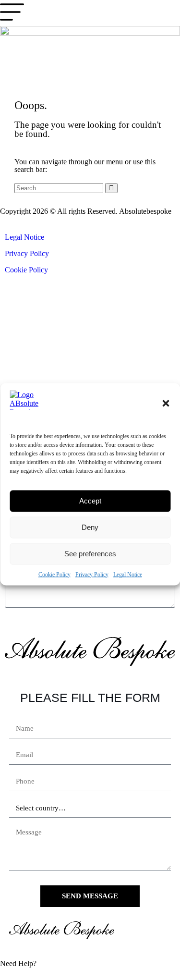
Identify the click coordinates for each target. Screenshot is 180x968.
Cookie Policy (54, 574)
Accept (90, 501)
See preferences (90, 554)
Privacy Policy (91, 574)
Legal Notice (127, 574)
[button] (165, 403)
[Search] (111, 188)
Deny (90, 527)
